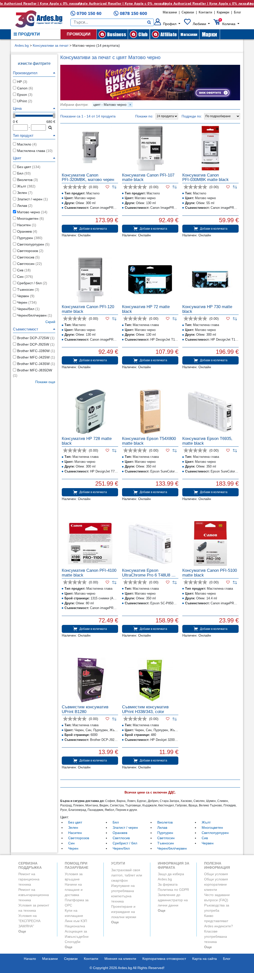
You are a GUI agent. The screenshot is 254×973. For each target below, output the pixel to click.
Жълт (206, 822)
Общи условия (216, 874)
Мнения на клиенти (120, 959)
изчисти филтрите (34, 63)
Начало (30, 959)
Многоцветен (212, 827)
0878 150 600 (133, 13)
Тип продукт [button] (23, 135)
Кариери (223, 12)
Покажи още (45, 382)
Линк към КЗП (76, 921)
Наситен (75, 833)
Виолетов (165, 822)
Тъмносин (165, 843)
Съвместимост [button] (25, 329)
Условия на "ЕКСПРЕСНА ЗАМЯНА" (29, 921)
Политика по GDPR (173, 890)
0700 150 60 (89, 13)
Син (71, 843)
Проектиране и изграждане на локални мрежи (123, 911)
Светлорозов (78, 838)
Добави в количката (93, 228)
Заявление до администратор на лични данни (173, 900)
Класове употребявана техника (215, 936)
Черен (73, 848)
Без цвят (75, 822)
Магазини (170, 12)
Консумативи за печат (50, 45)
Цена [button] (17, 108)
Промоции (79, 34)
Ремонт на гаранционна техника (28, 879)
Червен (208, 843)
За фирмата (168, 884)
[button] (167, 24)
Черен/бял (121, 848)
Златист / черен (125, 827)
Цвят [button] (17, 158)
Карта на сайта (204, 959)
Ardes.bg (22, 45)
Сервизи (188, 12)
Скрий (50, 322)
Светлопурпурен (215, 833)
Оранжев (120, 833)
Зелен (73, 827)
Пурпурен (165, 833)
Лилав (162, 827)
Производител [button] (25, 73)
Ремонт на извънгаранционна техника (33, 895)
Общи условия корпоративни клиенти (216, 884)
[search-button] (149, 22)
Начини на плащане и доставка (74, 889)
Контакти (205, 12)
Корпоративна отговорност (164, 959)
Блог (237, 12)
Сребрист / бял (125, 843)
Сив (205, 838)
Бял (116, 822)
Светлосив (121, 838)
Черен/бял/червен (172, 848)
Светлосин (166, 838)
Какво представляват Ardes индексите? (218, 921)
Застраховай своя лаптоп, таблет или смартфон (126, 875)
